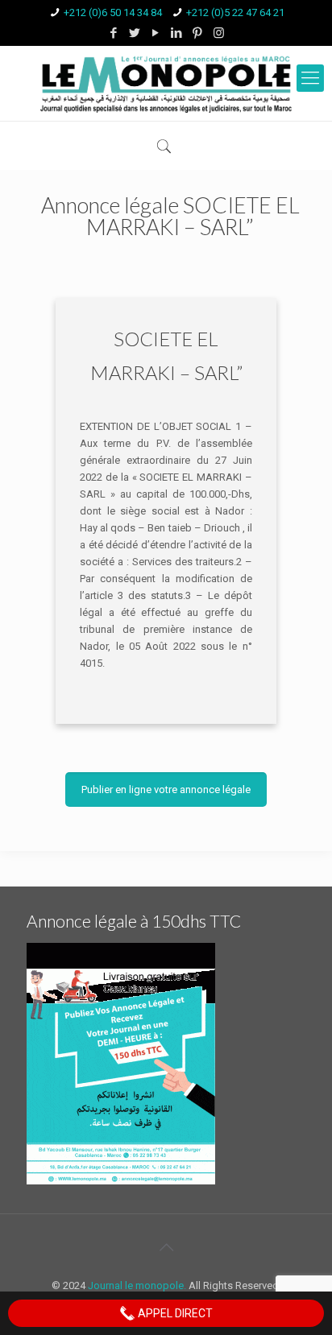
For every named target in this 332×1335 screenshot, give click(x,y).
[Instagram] (218, 33)
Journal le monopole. (137, 1285)
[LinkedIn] (176, 33)
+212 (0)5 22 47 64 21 (235, 12)
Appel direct (174, 1313)
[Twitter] (135, 33)
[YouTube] (155, 33)
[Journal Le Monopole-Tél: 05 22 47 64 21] (166, 83)
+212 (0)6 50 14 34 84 (113, 12)
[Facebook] (114, 33)
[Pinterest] (197, 33)
